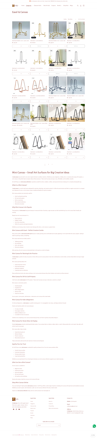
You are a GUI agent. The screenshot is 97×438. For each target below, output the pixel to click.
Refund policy (27, 434)
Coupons (32, 410)
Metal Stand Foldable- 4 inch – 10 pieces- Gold (20, 123)
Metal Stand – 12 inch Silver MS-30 (73, 68)
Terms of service (47, 434)
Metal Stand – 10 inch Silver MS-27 (18, 68)
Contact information (34, 434)
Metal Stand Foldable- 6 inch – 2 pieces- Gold (20, 40)
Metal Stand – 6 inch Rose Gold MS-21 (19, 95)
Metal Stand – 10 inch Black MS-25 (73, 40)
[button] (29, 5)
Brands (31, 413)
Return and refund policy (53, 408)
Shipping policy (54, 434)
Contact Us (51, 403)
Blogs (31, 417)
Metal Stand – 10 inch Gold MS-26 (36, 40)
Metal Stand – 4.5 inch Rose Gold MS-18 (37, 95)
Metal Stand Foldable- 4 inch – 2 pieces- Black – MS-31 (39, 124)
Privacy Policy (51, 406)
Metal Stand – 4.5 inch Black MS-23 (73, 123)
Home (31, 401)
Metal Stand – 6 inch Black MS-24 (55, 123)
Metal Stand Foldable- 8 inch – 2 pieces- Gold (57, 40)
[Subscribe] (58, 425)
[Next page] (52, 164)
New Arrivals (32, 408)
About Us (50, 401)
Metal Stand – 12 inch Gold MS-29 (36, 68)
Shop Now (32, 415)
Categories (32, 403)
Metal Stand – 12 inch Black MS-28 (55, 68)
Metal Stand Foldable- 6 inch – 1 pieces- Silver (75, 95)
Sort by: (65, 19)
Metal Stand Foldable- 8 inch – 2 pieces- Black (57, 95)
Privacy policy (41, 434)
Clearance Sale (33, 406)
